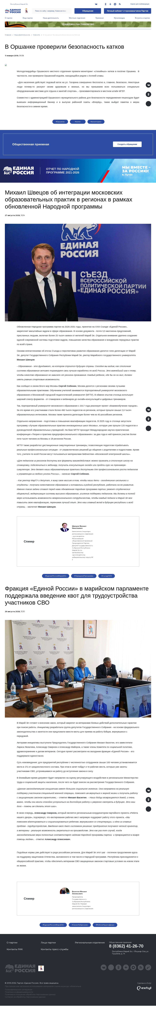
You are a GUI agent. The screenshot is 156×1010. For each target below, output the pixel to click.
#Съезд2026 (106, 576)
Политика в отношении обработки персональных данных (30, 995)
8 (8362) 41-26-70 (126, 946)
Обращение (87, 11)
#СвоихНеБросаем (80, 925)
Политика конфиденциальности (19, 992)
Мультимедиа (119, 18)
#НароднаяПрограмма (83, 576)
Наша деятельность (51, 18)
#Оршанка (60, 122)
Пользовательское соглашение (18, 990)
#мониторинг (96, 122)
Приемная (99, 18)
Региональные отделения (90, 942)
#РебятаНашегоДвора (105, 925)
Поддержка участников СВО (78, 24)
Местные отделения (77, 18)
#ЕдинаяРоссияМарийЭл (55, 576)
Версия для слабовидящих (139, 4)
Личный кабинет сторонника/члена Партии (127, 11)
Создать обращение (127, 144)
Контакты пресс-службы (54, 949)
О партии (8, 18)
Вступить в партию (142, 18)
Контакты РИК (15, 949)
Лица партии (28, 18)
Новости (36, 35)
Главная (8, 35)
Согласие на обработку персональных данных (25, 997)
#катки (77, 122)
